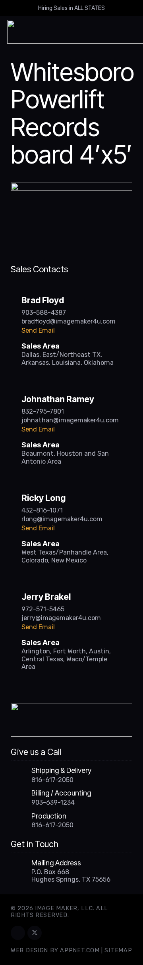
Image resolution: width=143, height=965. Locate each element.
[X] (34, 933)
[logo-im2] (71, 720)
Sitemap (118, 950)
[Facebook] (18, 933)
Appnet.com (79, 950)
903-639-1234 (53, 802)
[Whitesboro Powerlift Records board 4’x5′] (71, 187)
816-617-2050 (52, 780)
